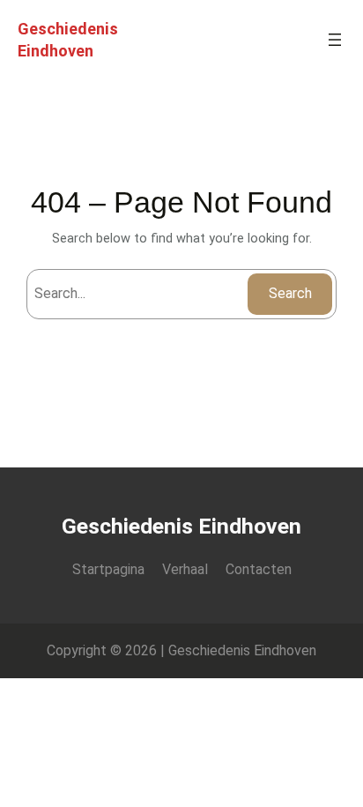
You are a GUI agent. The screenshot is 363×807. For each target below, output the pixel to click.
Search (290, 293)
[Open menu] (334, 39)
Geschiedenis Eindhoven (181, 526)
